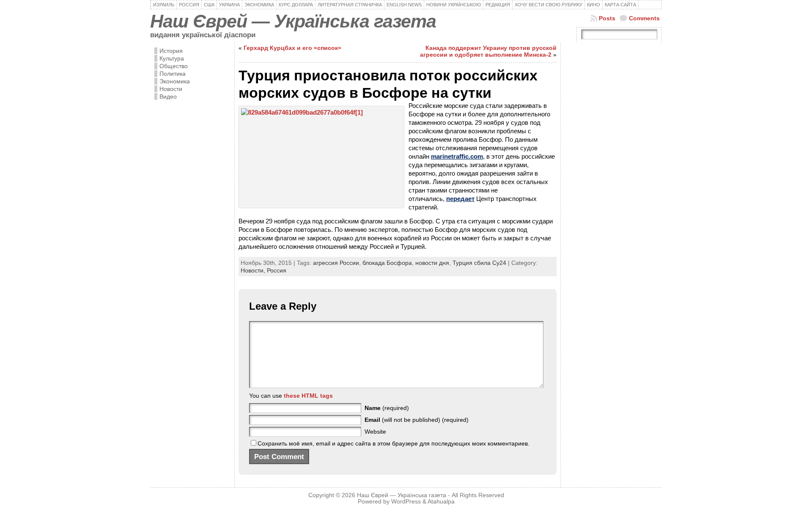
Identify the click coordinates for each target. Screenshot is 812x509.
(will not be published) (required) (417, 419)
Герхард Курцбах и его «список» (292, 47)
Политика (172, 73)
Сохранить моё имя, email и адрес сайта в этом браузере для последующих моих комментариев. (393, 443)
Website (375, 431)
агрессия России (336, 262)
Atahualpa (441, 501)
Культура (171, 58)
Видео (168, 96)
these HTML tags (308, 395)
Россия (276, 270)
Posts (607, 18)
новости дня (432, 262)
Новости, (254, 270)
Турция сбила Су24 (479, 262)
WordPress (406, 501)
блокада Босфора (387, 262)
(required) (387, 407)
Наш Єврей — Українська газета (293, 21)
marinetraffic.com (457, 156)
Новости (170, 88)
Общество (173, 66)
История (171, 50)
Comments (644, 18)
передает (460, 198)
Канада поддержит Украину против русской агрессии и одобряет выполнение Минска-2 (488, 51)
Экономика (174, 81)
